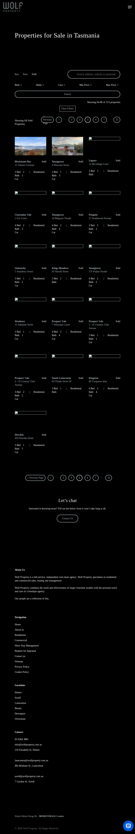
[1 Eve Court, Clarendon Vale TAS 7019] (30, 200)
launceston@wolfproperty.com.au (31, 760)
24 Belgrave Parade (61, 216)
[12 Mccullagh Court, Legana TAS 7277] (104, 146)
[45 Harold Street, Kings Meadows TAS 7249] (67, 253)
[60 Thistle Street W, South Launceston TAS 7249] (67, 363)
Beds (17, 85)
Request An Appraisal (25, 651)
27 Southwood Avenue (100, 216)
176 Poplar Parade (98, 270)
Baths (39, 85)
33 (117, 119)
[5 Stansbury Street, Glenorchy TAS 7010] (30, 253)
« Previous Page (47, 120)
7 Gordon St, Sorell (24, 781)
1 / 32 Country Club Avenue (99, 325)
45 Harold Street (60, 270)
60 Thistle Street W (61, 380)
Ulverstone (20, 719)
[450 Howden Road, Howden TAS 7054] (30, 420)
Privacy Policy (22, 666)
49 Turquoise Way (98, 380)
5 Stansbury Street (24, 270)
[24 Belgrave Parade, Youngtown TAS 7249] (67, 200)
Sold (34, 74)
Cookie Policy (22, 672)
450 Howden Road (24, 436)
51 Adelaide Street (24, 323)
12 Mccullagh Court (99, 162)
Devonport (20, 713)
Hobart (18, 692)
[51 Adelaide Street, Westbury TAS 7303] (30, 307)
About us (19, 629)
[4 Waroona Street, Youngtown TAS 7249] (67, 146)
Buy (17, 74)
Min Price (84, 85)
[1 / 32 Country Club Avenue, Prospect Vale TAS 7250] (104, 307)
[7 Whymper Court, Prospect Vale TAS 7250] (67, 307)
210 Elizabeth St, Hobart (27, 750)
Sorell (18, 697)
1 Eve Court (23, 216)
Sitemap (19, 661)
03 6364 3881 (21, 739)
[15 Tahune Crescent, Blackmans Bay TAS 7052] (30, 146)
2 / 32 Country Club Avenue (25, 381)
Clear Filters (67, 108)
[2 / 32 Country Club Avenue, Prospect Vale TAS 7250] (30, 363)
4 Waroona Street (60, 163)
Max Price (111, 85)
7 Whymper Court (61, 323)
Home (18, 624)
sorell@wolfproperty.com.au (29, 776)
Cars (60, 85)
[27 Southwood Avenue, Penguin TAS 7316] (104, 200)
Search (67, 94)
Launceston (20, 703)
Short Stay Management (27, 645)
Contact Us (67, 518)
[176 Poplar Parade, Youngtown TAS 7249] (104, 253)
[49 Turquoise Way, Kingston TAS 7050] (104, 363)
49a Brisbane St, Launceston (29, 765)
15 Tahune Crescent (24, 163)
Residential (20, 635)
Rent (25, 74)
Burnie (18, 708)
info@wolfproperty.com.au (28, 744)
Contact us (20, 656)
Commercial (21, 640)
